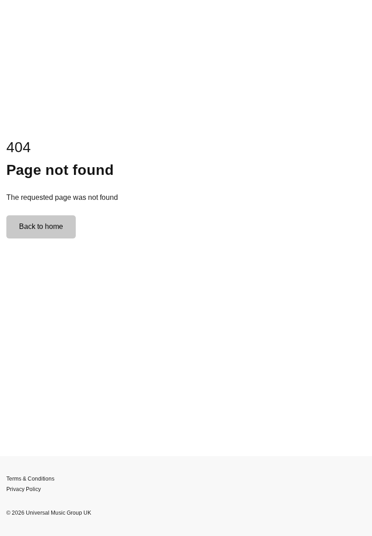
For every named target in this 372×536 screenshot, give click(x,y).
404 (18, 147)
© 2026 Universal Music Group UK (48, 513)
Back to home (41, 226)
